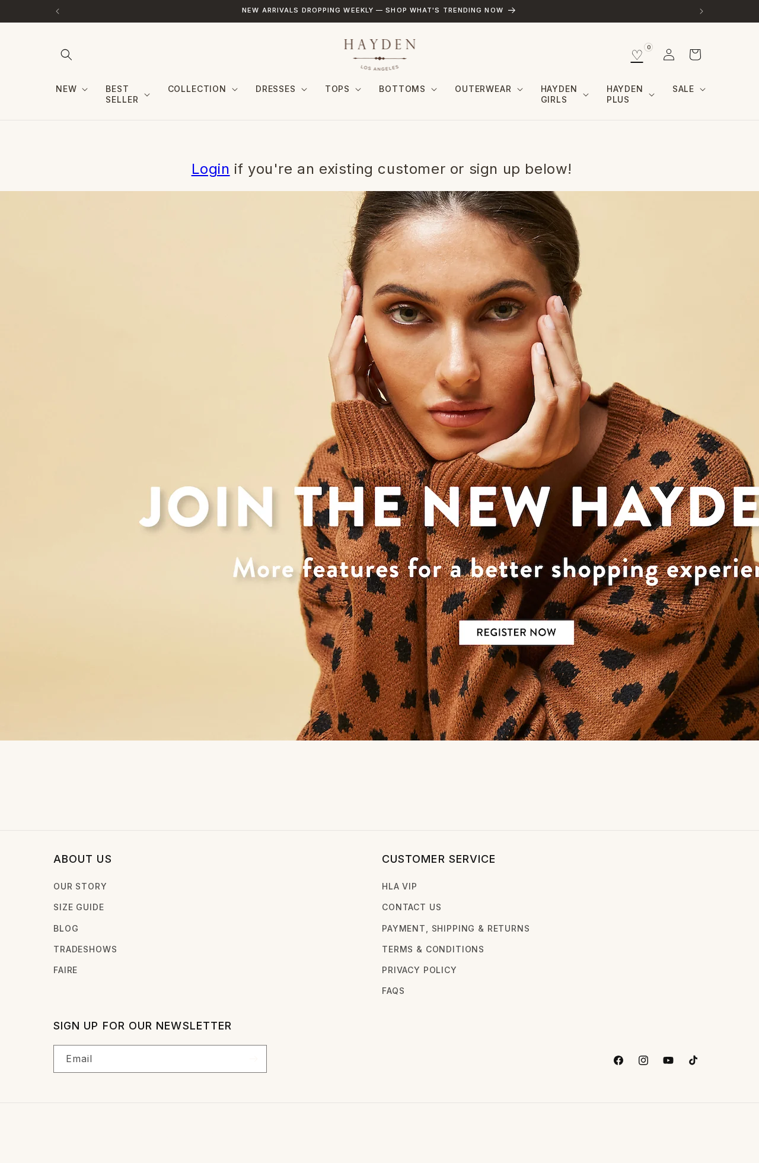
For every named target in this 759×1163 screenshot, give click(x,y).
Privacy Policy (419, 970)
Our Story (80, 886)
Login (211, 168)
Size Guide (78, 907)
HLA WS (99, 1136)
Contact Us (411, 907)
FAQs (393, 991)
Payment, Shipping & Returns (456, 928)
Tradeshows (85, 949)
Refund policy (237, 1136)
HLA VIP (399, 886)
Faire (65, 970)
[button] (66, 55)
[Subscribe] (253, 1059)
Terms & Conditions (433, 949)
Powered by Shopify (156, 1136)
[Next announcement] (701, 11)
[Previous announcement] (57, 11)
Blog (65, 928)
